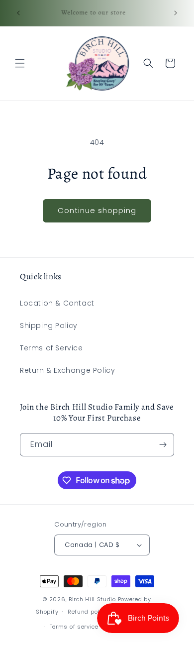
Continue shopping (97, 210)
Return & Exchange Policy (67, 370)
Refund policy (88, 612)
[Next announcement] (176, 13)
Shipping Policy (49, 325)
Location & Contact (57, 303)
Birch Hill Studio (92, 599)
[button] (20, 63)
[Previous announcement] (18, 13)
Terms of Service (51, 348)
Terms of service (74, 627)
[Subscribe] (163, 444)
